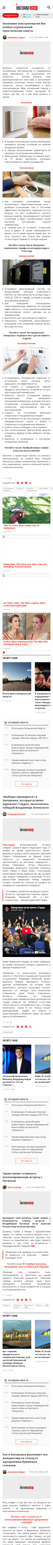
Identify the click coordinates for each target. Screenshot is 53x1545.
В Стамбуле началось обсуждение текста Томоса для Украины (26, 1265)
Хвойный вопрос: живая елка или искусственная (30, 449)
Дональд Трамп (17, 1306)
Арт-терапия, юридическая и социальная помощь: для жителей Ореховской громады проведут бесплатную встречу (16, 1358)
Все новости (26, 784)
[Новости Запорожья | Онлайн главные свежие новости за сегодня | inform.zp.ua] (27, 7)
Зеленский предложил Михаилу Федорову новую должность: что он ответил (17, 1080)
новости (20, 488)
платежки (43, 488)
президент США (28, 1306)
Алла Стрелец (14, 1187)
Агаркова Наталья (17, 814)
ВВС (33, 1246)
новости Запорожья (31, 489)
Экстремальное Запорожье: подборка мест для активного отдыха (26, 335)
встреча (7, 1305)
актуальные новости (8, 489)
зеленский (8, 1032)
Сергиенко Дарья (16, 37)
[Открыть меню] (4, 8)
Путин (39, 1305)
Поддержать (10, 15)
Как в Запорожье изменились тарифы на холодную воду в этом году (26, 248)
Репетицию (9, 844)
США (46, 1305)
